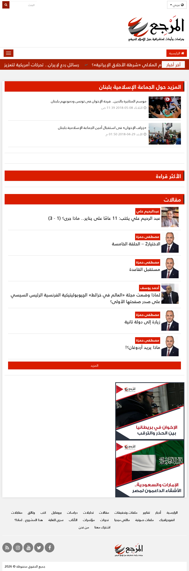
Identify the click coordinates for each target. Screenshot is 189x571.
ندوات (104, 520)
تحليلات (88, 512)
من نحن (84, 527)
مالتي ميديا (122, 520)
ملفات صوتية (144, 520)
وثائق (31, 512)
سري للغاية (55, 520)
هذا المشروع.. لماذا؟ (29, 520)
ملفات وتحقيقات (126, 512)
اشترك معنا (102, 527)
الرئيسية (175, 53)
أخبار (158, 512)
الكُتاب (73, 520)
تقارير (146, 512)
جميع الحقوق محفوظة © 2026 (25, 566)
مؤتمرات (89, 520)
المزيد (94, 365)
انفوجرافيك (167, 520)
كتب (43, 512)
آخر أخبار (173, 64)
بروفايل (57, 512)
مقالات (104, 512)
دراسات (72, 512)
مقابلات (16, 512)
